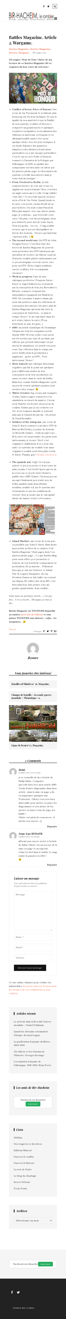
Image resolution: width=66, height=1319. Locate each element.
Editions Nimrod (22, 1150)
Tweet (12, 629)
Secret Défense (22, 1182)
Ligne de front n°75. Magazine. (27, 745)
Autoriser (33, 1104)
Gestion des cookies (23, 1308)
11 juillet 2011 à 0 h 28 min (29, 837)
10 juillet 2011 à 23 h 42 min (30, 773)
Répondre (52, 826)
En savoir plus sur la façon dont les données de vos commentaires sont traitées (33, 990)
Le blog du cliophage (25, 1175)
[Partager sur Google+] (55, 631)
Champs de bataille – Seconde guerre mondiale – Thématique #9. (31, 696)
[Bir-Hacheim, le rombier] (31, 19)
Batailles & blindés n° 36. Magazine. (30, 684)
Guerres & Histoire (24, 1163)
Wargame (23, 52)
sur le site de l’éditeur (32, 614)
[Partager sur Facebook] (43, 631)
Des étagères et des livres (28, 1143)
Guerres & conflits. (24, 1156)
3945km (18, 1137)
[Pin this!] (51, 631)
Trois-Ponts (20, 1188)
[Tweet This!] (47, 631)
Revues (13, 52)
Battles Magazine (19, 49)
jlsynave (33, 658)
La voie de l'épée (23, 1169)
